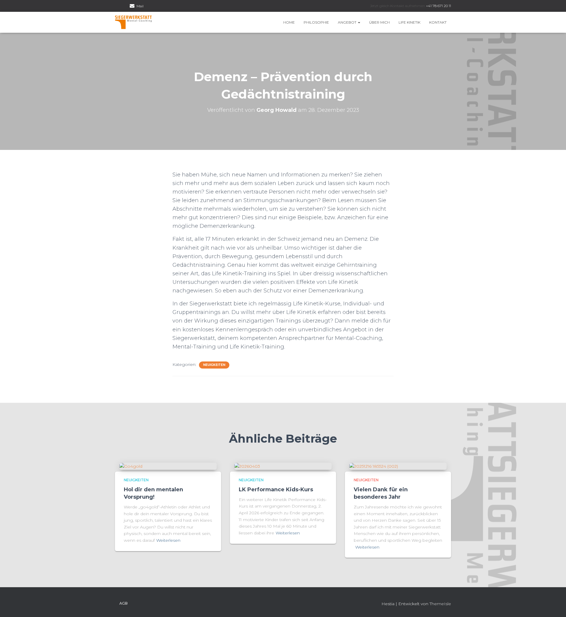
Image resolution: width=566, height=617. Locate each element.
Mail (140, 6)
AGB (123, 603)
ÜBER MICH (379, 22)
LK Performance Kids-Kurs (276, 489)
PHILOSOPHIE (316, 22)
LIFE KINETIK (409, 22)
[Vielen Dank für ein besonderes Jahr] (373, 466)
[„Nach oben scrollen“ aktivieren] (554, 605)
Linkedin (124, 6)
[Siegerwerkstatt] (133, 22)
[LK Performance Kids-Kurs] (247, 466)
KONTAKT (438, 22)
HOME (289, 22)
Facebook (117, 6)
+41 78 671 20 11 (438, 6)
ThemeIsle (440, 603)
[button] (358, 22)
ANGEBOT (347, 22)
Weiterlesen (168, 540)
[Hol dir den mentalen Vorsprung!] (130, 466)
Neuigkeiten (214, 365)
